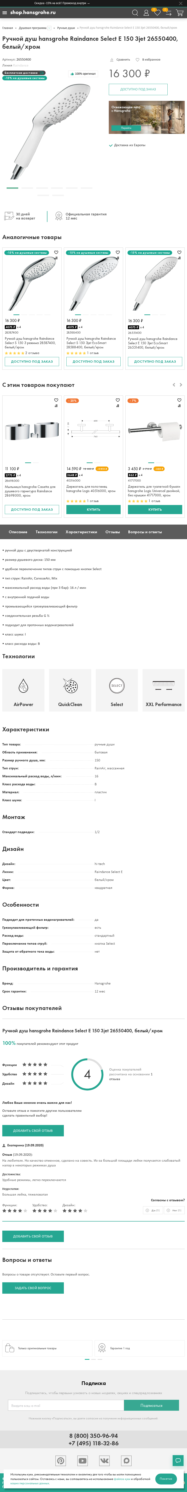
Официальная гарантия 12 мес (86, 216)
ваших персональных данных (29, 1483)
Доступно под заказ (138, 89)
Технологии (46, 531)
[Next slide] (181, 384)
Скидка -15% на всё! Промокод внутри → (56, 3)
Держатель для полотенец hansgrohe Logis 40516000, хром (90, 488)
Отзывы (112, 531)
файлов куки (122, 1479)
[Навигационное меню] (4, 12)
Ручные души (66, 28)
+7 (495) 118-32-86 (94, 1443)
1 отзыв (93, 353)
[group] (47, 1348)
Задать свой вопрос (33, 1288)
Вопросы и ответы (145, 531)
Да (155, 1210)
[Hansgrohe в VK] (104, 1461)
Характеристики (81, 531)
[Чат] (178, 1460)
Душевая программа (33, 28)
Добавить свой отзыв (33, 1131)
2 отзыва (32, 353)
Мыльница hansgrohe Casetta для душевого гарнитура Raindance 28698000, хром (30, 491)
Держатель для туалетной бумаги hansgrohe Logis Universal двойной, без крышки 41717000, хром (154, 490)
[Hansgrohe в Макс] (126, 1461)
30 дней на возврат (25, 216)
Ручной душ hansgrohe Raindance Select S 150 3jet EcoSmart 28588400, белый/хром (91, 342)
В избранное (151, 59)
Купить (93, 509)
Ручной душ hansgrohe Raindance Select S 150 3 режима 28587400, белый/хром (30, 342)
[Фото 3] (32, 314)
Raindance (21, 65)
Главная (7, 28)
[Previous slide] (173, 384)
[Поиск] (135, 13)
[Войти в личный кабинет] (146, 13)
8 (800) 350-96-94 (93, 1436)
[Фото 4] (40, 314)
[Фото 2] (24, 314)
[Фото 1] (16, 314)
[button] (12, 188)
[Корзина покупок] (180, 13)
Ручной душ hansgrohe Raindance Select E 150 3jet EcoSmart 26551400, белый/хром (152, 343)
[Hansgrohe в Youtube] (82, 1461)
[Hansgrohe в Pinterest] (60, 1461)
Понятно (166, 1479)
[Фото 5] (47, 314)
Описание (18, 531)
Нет (176, 1210)
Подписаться (151, 1405)
